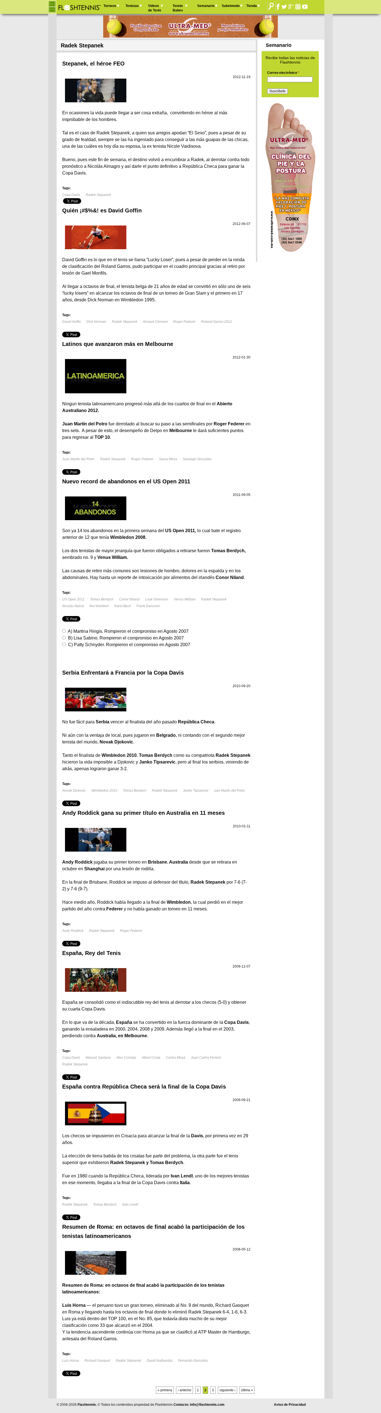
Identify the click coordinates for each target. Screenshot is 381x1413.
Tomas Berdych (102, 599)
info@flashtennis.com (207, 1405)
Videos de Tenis (154, 8)
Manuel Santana (98, 1058)
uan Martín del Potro (229, 790)
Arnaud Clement (155, 322)
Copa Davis (71, 195)
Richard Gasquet (97, 1361)
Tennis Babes (178, 8)
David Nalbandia (159, 1361)
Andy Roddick (72, 931)
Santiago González (197, 459)
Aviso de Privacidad (290, 1405)
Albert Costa (151, 1058)
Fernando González (193, 1361)
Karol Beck (122, 606)
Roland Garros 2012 (216, 322)
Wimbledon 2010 (104, 790)
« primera (165, 1390)
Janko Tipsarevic (196, 790)
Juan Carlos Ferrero (206, 1058)
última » (247, 1390)
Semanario (205, 6)
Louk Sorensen (156, 599)
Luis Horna (70, 1361)
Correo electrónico (283, 73)
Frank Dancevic (148, 606)
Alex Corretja (126, 1058)
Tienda (251, 6)
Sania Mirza (168, 459)
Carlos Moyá (175, 1058)
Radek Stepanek (98, 195)
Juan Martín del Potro (78, 459)
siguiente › (227, 1390)
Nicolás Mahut (73, 606)
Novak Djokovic (74, 790)
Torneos (109, 6)
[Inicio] (79, 7)
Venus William (185, 599)
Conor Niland (129, 599)
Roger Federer (184, 322)
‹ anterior (184, 1390)
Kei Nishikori (99, 606)
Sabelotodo (231, 6)
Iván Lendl (130, 1204)
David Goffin (71, 322)
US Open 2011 (73, 599)
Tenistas (132, 6)
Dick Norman (96, 322)
